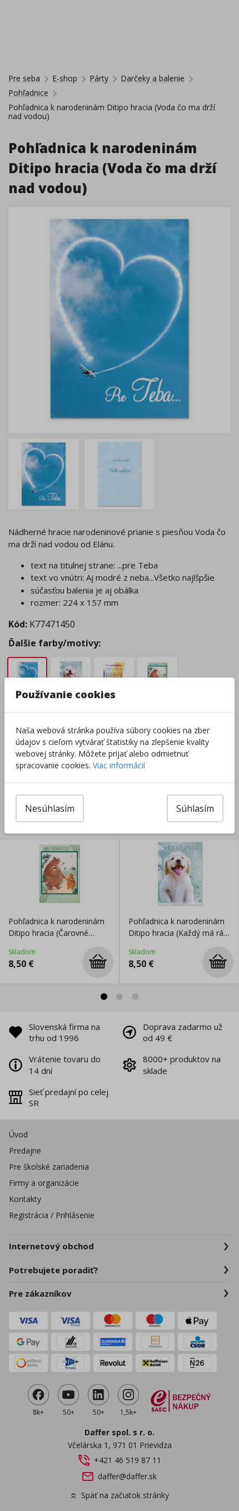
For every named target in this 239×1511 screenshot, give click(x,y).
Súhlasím (195, 808)
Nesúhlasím (49, 808)
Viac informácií (119, 765)
